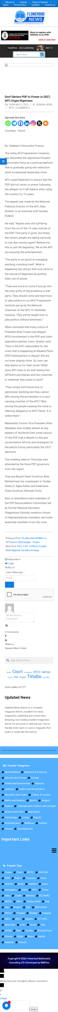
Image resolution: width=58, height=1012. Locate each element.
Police (23, 677)
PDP (16, 677)
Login (10, 563)
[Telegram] (14, 123)
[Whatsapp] (8, 123)
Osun (10, 677)
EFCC (37, 672)
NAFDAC (46, 672)
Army (9, 672)
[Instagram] (33, 123)
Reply (4, 998)
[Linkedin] (27, 123)
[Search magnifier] (42, 54)
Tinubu (34, 676)
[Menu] (29, 850)
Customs (28, 672)
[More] (45, 123)
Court (17, 672)
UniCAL (46, 677)
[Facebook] (20, 123)
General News (44, 104)
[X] (39, 123)
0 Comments (22, 108)
